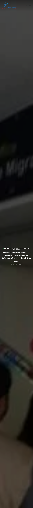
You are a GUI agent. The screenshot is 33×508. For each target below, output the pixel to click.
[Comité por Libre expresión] (9, 5)
